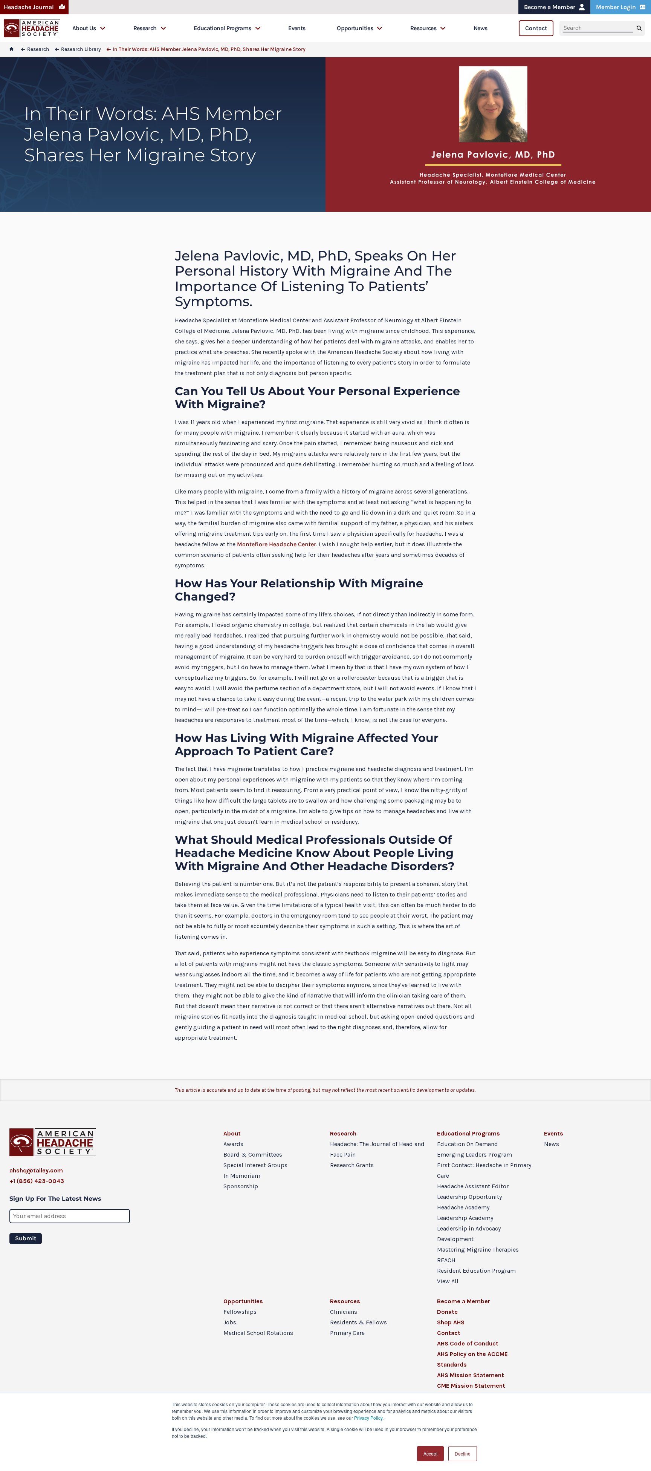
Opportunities (355, 28)
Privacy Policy (368, 1417)
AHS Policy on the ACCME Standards (472, 1359)
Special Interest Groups (255, 1165)
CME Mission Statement (471, 1385)
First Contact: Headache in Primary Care (484, 1170)
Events (296, 28)
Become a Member (549, 7)
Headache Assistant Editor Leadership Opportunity (473, 1191)
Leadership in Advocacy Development (469, 1234)
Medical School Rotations (258, 1332)
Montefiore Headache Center (276, 544)
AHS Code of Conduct (467, 1343)
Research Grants (352, 1165)
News (480, 28)
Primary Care (347, 1332)
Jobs (229, 1322)
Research (145, 28)
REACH (446, 1260)
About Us (84, 28)
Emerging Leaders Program (474, 1154)
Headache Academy (463, 1207)
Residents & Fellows (358, 1322)
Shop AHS (451, 1322)
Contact (536, 28)
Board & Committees (252, 1154)
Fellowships (240, 1311)
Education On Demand (467, 1144)
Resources (423, 28)
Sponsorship (240, 1186)
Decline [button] (463, 1453)
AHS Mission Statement (470, 1375)
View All (447, 1281)
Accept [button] (430, 1453)
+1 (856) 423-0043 (36, 1180)
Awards (233, 1144)
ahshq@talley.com (36, 1170)
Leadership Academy (465, 1217)
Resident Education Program (476, 1270)
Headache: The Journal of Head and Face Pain (377, 1149)
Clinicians (343, 1311)
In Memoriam (241, 1175)
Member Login (616, 7)
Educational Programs (222, 28)
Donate (447, 1311)
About (232, 1133)
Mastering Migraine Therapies (478, 1249)
